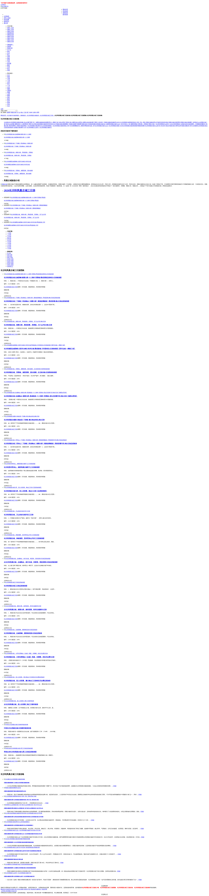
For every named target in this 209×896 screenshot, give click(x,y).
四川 (8, 83)
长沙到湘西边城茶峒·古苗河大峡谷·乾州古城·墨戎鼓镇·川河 (21, 225)
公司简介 (3, 4)
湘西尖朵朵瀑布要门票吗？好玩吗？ (93, 122)
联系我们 (8, 891)
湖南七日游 (10, 38)
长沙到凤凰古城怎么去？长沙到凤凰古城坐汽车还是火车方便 (27, 833)
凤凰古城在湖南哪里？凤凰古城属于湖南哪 (68, 124)
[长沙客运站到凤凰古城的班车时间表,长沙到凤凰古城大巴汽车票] (23, 813)
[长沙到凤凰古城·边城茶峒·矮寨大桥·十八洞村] (17, 134)
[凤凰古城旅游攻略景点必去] (12, 787)
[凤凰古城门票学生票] (10, 856)
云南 (8, 82)
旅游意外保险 (10, 889)
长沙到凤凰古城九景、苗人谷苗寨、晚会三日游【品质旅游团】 (25, 491)
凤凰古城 (9, 48)
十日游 (9, 248)
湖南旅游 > (23, 115)
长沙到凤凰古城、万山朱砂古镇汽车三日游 (18, 514)
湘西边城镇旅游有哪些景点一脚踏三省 (47, 122)
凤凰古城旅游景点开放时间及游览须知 (157, 122)
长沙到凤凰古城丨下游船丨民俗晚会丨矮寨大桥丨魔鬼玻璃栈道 (22, 208)
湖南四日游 (10, 33)
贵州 (8, 100)
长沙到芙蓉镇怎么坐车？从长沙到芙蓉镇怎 (168, 124)
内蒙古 (9, 90)
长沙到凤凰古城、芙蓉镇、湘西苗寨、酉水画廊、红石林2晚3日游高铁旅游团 (30, 372)
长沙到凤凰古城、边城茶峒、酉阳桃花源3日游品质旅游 (23, 633)
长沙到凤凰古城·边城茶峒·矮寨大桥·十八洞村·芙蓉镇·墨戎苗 (21, 200)
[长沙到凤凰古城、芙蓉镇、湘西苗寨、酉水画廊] (18, 170)
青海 (8, 102)
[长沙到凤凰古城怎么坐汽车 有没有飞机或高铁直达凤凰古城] (22, 847)
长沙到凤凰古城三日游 (10, 287)
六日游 (9, 241)
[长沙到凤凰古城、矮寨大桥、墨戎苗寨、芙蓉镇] (18, 152)
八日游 (9, 245)
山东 (8, 87)
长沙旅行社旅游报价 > (13, 115)
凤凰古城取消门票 (186, 125)
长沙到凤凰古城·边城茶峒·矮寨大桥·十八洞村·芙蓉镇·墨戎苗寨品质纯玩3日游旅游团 (32, 277)
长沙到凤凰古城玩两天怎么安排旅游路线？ (40, 125)
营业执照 (33, 889)
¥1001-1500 (10, 259)
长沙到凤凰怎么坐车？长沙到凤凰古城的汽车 (24, 876)
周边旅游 (65, 11)
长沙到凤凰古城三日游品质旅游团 (15, 586)
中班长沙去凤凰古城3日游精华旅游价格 (17, 728)
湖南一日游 (10, 27)
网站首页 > (4, 115)
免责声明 (44, 889)
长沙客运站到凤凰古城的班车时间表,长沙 (44, 124)
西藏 (8, 92)
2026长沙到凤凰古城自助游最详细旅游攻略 (132, 125)
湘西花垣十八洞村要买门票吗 (23, 124)
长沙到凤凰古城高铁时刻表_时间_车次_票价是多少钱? (26, 799)
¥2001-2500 (10, 262)
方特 (8, 61)
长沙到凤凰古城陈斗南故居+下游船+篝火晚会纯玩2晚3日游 (24, 420)
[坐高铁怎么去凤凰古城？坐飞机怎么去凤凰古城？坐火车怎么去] (23, 804)
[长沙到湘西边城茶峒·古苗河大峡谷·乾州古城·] (17, 161)
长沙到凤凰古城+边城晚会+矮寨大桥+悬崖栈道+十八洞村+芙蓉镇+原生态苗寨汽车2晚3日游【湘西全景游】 (41, 396)
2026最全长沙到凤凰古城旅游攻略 (14, 122)
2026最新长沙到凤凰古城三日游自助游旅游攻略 (24, 867)
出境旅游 (6, 16)
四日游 (9, 238)
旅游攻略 (6, 19)
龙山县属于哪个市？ (30, 122)
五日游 (9, 240)
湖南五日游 (10, 34)
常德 (8, 67)
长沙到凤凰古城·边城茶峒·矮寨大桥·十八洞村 (17, 137)
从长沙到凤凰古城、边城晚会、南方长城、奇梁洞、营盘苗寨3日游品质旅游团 (30, 562)
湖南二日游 (10, 29)
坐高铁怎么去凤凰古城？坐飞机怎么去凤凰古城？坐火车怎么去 (28, 808)
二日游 (9, 234)
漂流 (8, 70)
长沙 (8, 53)
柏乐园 (9, 63)
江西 (8, 78)
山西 (8, 94)
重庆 (8, 99)
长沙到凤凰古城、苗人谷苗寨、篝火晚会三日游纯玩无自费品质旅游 (27, 680)
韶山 (8, 51)
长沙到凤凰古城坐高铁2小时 (61, 125)
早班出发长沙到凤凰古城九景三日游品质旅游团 (20, 752)
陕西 (8, 95)
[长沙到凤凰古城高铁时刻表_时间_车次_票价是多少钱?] (20, 796)
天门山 (9, 49)
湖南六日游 (10, 36)
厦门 (27, 112)
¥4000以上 (10, 266)
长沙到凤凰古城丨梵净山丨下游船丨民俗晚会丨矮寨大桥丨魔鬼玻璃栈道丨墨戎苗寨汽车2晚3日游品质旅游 (40, 443)
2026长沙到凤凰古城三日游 (19, 190)
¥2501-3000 (10, 263)
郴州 (8, 65)
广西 (8, 80)
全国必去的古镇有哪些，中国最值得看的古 (193, 124)
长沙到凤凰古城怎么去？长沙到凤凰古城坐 (107, 125)
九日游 (9, 246)
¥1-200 (9, 253)
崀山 (8, 68)
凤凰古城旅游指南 (8, 782)
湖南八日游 (10, 40)
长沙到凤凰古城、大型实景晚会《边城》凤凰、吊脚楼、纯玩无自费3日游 (29, 657)
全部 (2, 109)
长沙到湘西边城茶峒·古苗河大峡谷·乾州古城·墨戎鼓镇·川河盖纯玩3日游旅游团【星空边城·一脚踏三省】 (39, 348)
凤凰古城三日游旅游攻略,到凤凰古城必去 (93, 124)
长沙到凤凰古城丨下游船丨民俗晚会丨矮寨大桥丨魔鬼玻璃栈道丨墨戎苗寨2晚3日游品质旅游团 (36, 301)
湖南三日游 (10, 31)
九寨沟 (34, 112)
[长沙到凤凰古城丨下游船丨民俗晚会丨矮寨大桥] (18, 143)
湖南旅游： (10, 44)
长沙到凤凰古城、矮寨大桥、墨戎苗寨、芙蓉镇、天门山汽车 (21, 217)
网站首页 (65, 9)
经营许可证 (27, 889)
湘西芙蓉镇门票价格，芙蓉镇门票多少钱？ (143, 124)
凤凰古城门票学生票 (175, 125)
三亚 (25, 112)
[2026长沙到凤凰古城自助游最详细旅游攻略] (17, 838)
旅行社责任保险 (19, 889)
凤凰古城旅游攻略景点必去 (112, 122)
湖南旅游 (65, 12)
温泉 (8, 58)
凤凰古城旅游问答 (8, 825)
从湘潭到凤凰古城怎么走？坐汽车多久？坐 (117, 124)
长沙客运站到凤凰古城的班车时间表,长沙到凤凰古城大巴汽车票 (28, 816)
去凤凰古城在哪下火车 (19, 127)
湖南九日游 (10, 41)
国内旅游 (65, 14)
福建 (8, 88)
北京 (8, 75)
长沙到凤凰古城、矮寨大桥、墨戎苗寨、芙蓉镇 (17, 155)
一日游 (9, 233)
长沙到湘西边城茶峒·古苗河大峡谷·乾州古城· (17, 164)
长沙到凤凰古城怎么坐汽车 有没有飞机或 (157, 125)
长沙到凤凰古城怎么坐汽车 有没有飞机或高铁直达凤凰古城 (27, 850)
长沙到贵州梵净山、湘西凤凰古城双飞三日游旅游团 (22, 467)
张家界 (9, 46)
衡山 (8, 55)
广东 (8, 85)
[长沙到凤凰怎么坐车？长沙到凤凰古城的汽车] (17, 873)
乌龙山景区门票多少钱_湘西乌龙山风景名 (70, 122)
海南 (8, 76)
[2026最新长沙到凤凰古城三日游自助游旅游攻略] (18, 864)
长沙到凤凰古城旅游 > (33, 115)
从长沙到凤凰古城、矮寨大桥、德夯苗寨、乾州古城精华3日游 (25, 609)
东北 (8, 106)
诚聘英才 (38, 889)
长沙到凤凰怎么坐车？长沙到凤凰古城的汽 (39, 127)
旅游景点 (6, 21)
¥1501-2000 (10, 260)
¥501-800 (9, 256)
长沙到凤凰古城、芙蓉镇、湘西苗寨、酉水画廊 (17, 173)
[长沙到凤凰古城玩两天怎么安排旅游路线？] (17, 822)
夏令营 (6, 23)
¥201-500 (9, 254)
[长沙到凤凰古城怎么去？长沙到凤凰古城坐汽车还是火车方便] (22, 830)
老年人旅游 (7, 18)
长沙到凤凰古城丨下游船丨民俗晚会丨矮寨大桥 (17, 146)
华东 (8, 104)
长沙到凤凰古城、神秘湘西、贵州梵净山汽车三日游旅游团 (24, 538)
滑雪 (8, 60)
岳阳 (8, 56)
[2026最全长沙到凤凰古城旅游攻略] (14, 779)
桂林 (30, 112)
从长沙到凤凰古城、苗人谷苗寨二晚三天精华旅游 (21, 704)
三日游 (9, 236)
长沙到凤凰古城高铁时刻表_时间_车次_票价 (133, 122)
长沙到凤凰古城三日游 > (47, 115)
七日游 (9, 243)
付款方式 (14, 891)
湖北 (8, 97)
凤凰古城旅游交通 (8, 799)
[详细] (114, 786)
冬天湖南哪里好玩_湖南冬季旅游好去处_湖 (82, 125)
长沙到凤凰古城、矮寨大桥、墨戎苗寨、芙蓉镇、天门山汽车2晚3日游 (28, 325)
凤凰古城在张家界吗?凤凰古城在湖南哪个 (181, 122)
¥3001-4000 (10, 265)
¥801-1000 (10, 257)
